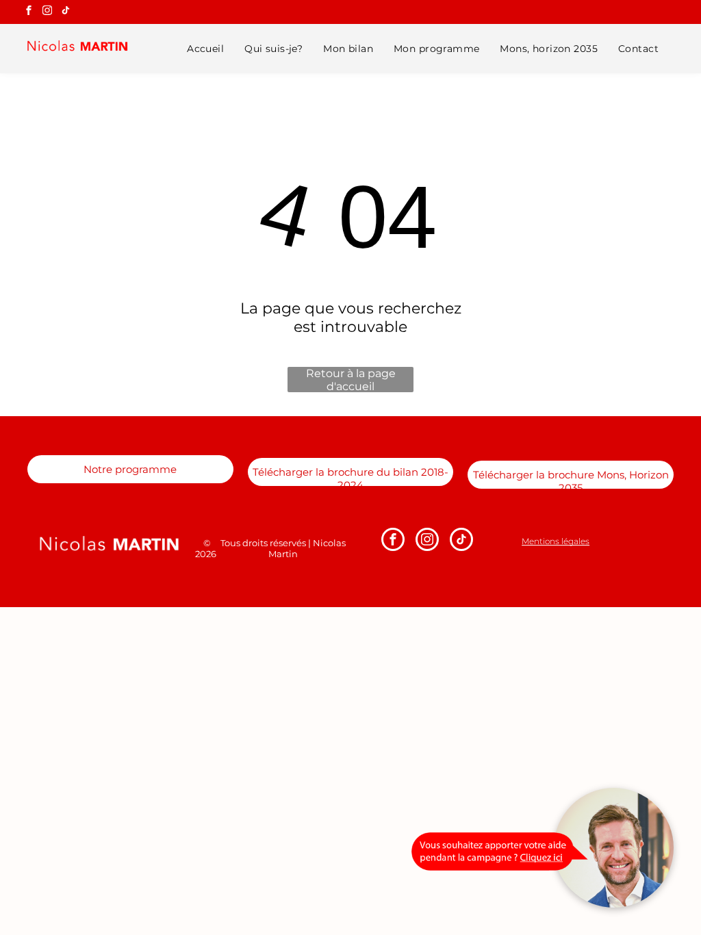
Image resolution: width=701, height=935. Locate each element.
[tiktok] (66, 12)
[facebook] (29, 12)
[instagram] (47, 12)
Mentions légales (555, 541)
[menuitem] (205, 48)
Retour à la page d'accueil (351, 379)
